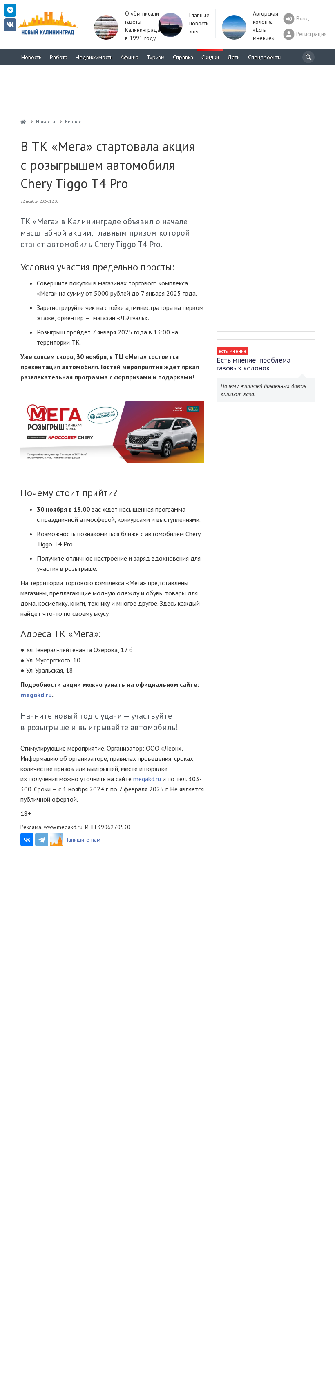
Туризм (156, 57)
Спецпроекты (264, 57)
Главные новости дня (199, 23)
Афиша (129, 57)
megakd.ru (147, 779)
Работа (58, 57)
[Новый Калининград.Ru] (23, 121)
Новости (31, 57)
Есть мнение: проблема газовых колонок (253, 363)
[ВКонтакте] (27, 839)
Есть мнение (232, 351)
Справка (183, 57)
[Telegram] (41, 839)
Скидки (210, 57)
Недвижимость (94, 57)
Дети (233, 57)
